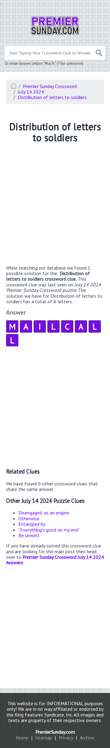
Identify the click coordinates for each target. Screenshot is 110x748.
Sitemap (43, 738)
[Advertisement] (55, 205)
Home (22, 738)
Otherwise (28, 518)
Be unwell (28, 535)
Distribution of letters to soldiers (52, 97)
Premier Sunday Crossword (50, 86)
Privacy (66, 738)
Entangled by (31, 524)
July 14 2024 (31, 92)
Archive (87, 738)
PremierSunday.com (55, 732)
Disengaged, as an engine (43, 513)
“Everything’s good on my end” (49, 530)
